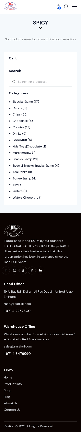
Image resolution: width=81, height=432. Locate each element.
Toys (16, 185)
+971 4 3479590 (17, 353)
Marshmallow (22, 153)
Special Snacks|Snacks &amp (33, 165)
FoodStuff (20, 140)
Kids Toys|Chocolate (27, 146)
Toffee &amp (22, 178)
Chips (17, 114)
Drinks (17, 133)
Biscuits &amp (23, 102)
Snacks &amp (22, 159)
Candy (17, 108)
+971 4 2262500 (17, 310)
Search (13, 82)
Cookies (18, 127)
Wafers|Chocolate (25, 197)
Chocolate (20, 121)
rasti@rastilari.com (17, 304)
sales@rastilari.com (18, 346)
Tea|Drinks (20, 172)
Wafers (18, 191)
